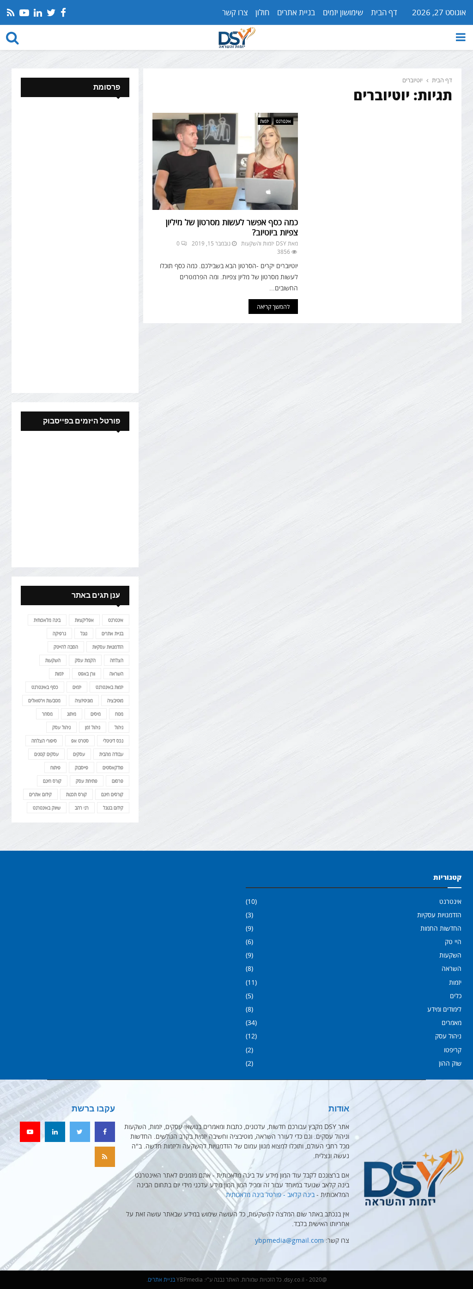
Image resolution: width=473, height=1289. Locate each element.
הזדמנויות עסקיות (107, 647)
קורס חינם (52, 781)
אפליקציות (84, 620)
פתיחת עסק (86, 781)
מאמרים (451, 1022)
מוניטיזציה (84, 700)
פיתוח (55, 767)
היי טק (453, 941)
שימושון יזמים (343, 12)
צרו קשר (235, 12)
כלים (455, 995)
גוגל (83, 633)
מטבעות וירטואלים (44, 700)
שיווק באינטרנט (47, 807)
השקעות (53, 660)
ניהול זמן (92, 727)
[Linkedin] (55, 1132)
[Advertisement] (75, 245)
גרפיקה (59, 633)
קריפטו (452, 1049)
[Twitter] (80, 1132)
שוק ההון (450, 1063)
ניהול (119, 727)
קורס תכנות (76, 794)
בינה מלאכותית (47, 620)
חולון (262, 12)
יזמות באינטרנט (109, 687)
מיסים (96, 714)
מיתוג (71, 714)
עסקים (79, 754)
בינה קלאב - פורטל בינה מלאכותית (270, 1194)
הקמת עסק (85, 660)
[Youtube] (30, 1132)
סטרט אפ (80, 740)
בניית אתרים (296, 12)
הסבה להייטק (66, 647)
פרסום (117, 781)
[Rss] (105, 1157)
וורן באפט (86, 673)
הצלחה (116, 660)
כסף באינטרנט (44, 687)
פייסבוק (81, 767)
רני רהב (82, 807)
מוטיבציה (115, 700)
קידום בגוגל (113, 807)
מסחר (47, 714)
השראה (116, 673)
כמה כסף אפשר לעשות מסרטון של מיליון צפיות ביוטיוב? (232, 227)
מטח (119, 714)
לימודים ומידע (444, 1009)
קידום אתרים (40, 794)
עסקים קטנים (46, 754)
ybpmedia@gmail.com (289, 1240)
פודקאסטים (113, 767)
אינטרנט (283, 121)
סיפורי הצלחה (44, 740)
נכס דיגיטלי (113, 740)
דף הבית (384, 12)
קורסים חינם (112, 794)
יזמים (77, 687)
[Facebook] (105, 1132)
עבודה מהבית (111, 754)
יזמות (264, 121)
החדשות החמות (440, 928)
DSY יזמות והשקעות (263, 243)
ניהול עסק (61, 727)
